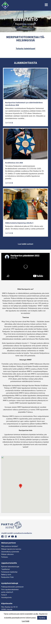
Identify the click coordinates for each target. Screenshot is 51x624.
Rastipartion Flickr (7, 577)
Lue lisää (8, 123)
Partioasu (4, 557)
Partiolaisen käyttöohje (9, 572)
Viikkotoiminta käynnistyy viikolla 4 (19, 223)
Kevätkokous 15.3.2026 (14, 163)
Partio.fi (4, 595)
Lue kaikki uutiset (25, 244)
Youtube (12, 536)
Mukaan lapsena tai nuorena (11, 549)
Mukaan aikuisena (7, 554)
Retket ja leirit (6, 574)
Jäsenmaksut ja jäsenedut (10, 552)
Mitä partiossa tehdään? (9, 546)
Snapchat (16, 536)
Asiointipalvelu (6, 597)
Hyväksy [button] (42, 618)
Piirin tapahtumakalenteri (10, 589)
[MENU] (46, 5)
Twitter (9, 536)
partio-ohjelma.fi (7, 592)
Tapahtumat (5, 569)
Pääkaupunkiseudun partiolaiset (12, 587)
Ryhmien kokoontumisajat (10, 566)
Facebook (2, 536)
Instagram (6, 536)
